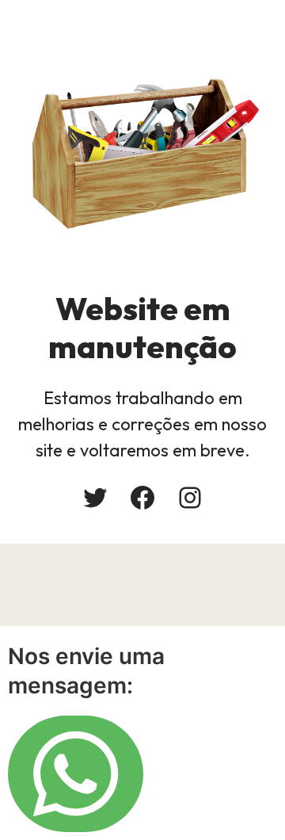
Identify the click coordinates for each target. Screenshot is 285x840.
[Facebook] (142, 497)
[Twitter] (95, 497)
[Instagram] (190, 497)
